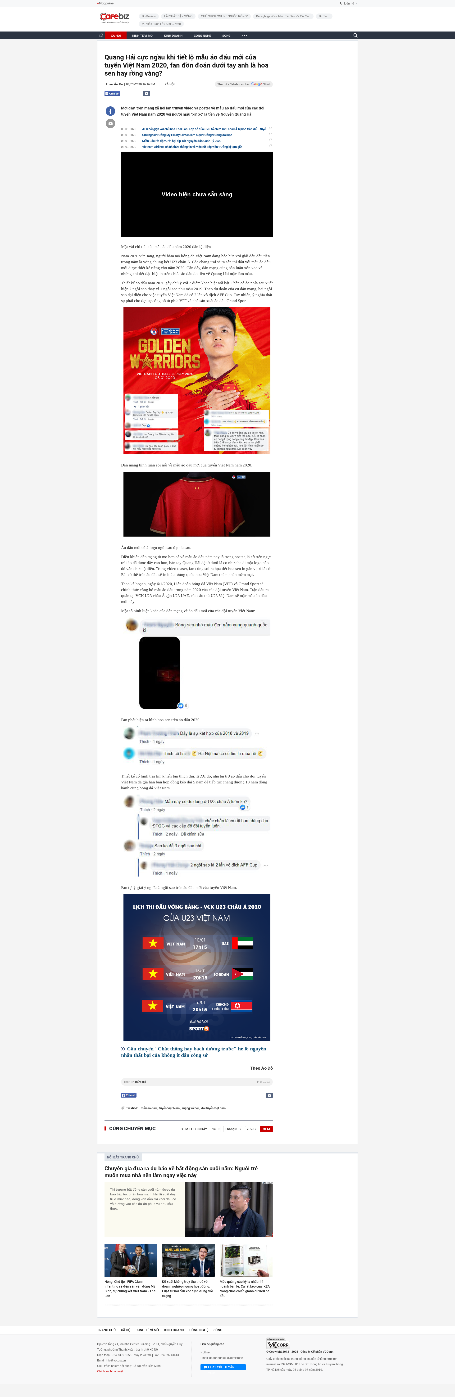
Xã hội (170, 84)
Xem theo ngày (194, 1129)
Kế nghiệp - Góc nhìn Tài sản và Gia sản (283, 16)
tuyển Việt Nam (169, 1108)
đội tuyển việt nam (213, 1108)
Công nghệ (198, 1330)
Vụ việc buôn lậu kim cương (161, 24)
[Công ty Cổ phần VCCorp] (278, 1343)
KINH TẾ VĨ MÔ (142, 35)
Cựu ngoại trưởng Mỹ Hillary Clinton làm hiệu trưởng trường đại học (187, 135)
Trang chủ (106, 1330)
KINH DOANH (173, 35)
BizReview (149, 16)
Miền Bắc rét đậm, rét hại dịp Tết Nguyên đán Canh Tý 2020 (181, 141)
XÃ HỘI (116, 35)
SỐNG (226, 35)
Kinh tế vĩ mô (148, 1330)
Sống (218, 1330)
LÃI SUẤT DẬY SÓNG (178, 16)
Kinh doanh (174, 1330)
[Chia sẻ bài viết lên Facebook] (110, 111)
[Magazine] (105, 3)
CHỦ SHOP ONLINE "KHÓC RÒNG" (224, 16)
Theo (197, 1082)
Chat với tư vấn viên (221, 1367)
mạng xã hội (190, 1108)
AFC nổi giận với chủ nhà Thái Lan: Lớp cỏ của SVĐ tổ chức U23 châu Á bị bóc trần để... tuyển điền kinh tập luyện (217, 129)
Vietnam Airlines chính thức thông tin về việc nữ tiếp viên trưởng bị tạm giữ (192, 147)
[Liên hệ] (146, 93)
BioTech (324, 16)
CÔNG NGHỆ (202, 35)
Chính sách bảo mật (110, 1371)
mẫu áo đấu (149, 1108)
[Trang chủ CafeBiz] (101, 35)
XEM (266, 1129)
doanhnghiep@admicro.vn (226, 1358)
